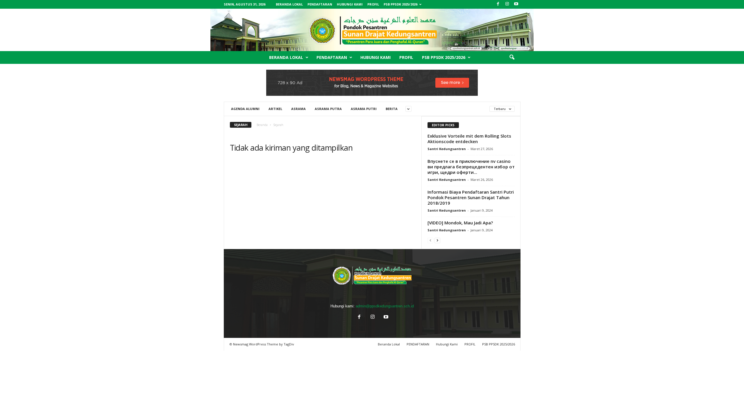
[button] (511, 57)
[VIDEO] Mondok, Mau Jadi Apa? (460, 223)
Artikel (275, 109)
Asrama (298, 109)
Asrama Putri (364, 109)
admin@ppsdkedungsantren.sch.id (385, 306)
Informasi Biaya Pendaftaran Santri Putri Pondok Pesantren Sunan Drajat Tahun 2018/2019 (471, 197)
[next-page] (437, 240)
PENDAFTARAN (319, 4)
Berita (392, 109)
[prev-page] (430, 240)
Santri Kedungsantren (447, 149)
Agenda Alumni (245, 109)
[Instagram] (507, 4)
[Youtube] (516, 4)
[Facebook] (498, 4)
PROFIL (373, 4)
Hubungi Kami (350, 4)
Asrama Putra (328, 109)
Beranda (262, 125)
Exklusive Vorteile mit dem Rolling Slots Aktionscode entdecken (469, 138)
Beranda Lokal (289, 4)
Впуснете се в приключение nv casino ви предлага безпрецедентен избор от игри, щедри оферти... (471, 166)
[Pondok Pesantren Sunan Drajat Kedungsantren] (372, 30)
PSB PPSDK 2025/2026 (400, 4)
